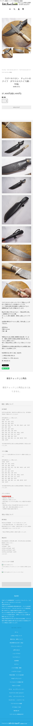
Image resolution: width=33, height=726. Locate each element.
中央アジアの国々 (16, 685)
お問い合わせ (16, 650)
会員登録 (16, 660)
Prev (3, 52)
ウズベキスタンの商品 (7, 72)
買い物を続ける (6, 360)
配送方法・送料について (16, 639)
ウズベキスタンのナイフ (25, 69)
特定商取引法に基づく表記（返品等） (12, 353)
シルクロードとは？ (16, 671)
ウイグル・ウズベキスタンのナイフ (10, 69)
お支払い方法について (16, 635)
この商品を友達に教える (8, 355)
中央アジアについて (16, 678)
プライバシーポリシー (16, 646)
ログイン (16, 664)
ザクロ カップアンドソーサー (16, 689)
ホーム (16, 632)
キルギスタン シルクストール (16, 699)
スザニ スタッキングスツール (16, 696)
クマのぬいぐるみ (16, 707)
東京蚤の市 (16, 710)
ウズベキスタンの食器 (16, 703)
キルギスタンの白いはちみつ (16, 692)
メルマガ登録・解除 (16, 667)
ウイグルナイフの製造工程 (16, 682)
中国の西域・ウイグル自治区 (16, 674)
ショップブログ (16, 653)
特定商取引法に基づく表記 (16, 642)
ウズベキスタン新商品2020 (16, 714)
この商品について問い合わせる (10, 358)
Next (30, 52)
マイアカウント (16, 657)
